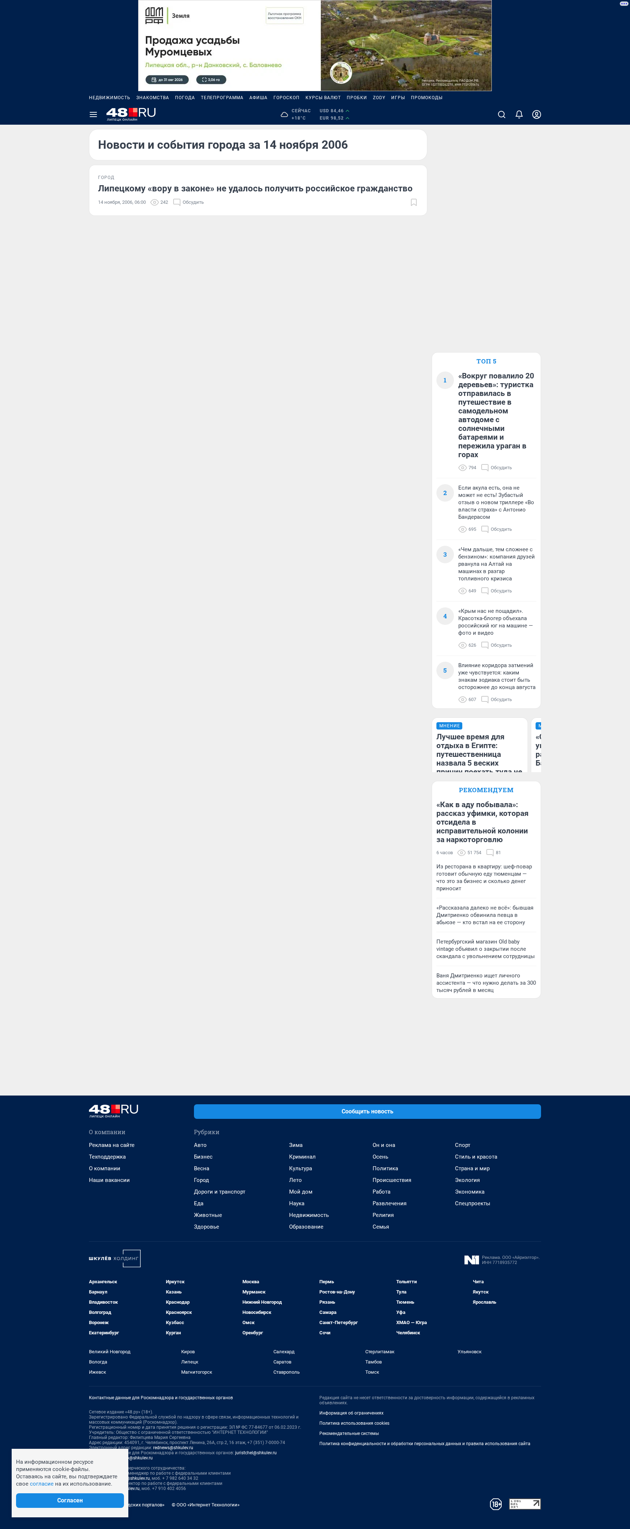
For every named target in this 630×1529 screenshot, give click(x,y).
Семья (381, 1226)
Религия (383, 1215)
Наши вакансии (109, 1180)
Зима (296, 1145)
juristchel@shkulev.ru (256, 1452)
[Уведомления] (519, 114)
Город (201, 1180)
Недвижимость (110, 97)
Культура (300, 1168)
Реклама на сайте (112, 1145)
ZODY (379, 97)
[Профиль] (536, 114)
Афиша (258, 97)
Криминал (302, 1156)
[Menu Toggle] (93, 114)
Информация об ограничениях (351, 1413)
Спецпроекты (472, 1203)
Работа (381, 1191)
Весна (201, 1168)
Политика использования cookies (354, 1423)
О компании (104, 1168)
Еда (198, 1203)
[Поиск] (501, 114)
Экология (467, 1180)
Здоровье (206, 1226)
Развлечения (390, 1203)
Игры (398, 97)
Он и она (384, 1145)
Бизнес (203, 1156)
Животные (208, 1215)
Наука (296, 1203)
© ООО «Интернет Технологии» (206, 1504)
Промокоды (427, 97)
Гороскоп (286, 97)
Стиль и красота (476, 1156)
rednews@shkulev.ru (173, 1447)
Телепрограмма (222, 97)
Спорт (462, 1145)
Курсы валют (323, 97)
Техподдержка (107, 1156)
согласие (42, 1484)
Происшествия (392, 1180)
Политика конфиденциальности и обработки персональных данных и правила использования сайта (424, 1443)
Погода (185, 97)
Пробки (357, 97)
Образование (306, 1226)
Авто (200, 1145)
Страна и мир (472, 1168)
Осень (380, 1156)
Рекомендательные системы (349, 1433)
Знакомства (152, 97)
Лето (295, 1180)
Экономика (470, 1191)
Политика (385, 1168)
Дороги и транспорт (219, 1191)
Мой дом (300, 1191)
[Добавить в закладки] (413, 202)
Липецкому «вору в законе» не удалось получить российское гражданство (255, 188)
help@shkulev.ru (137, 1457)
